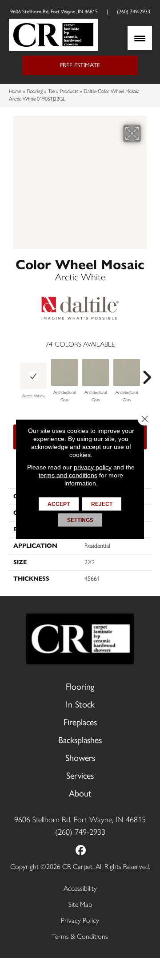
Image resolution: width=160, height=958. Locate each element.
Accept (59, 504)
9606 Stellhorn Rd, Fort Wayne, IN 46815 (54, 11)
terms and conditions (68, 474)
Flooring (35, 91)
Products (69, 91)
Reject (101, 504)
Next (146, 372)
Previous (13, 372)
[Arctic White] (33, 376)
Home (15, 91)
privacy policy (93, 466)
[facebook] (81, 851)
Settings (80, 520)
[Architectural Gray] (64, 372)
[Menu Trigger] (140, 38)
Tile (51, 91)
